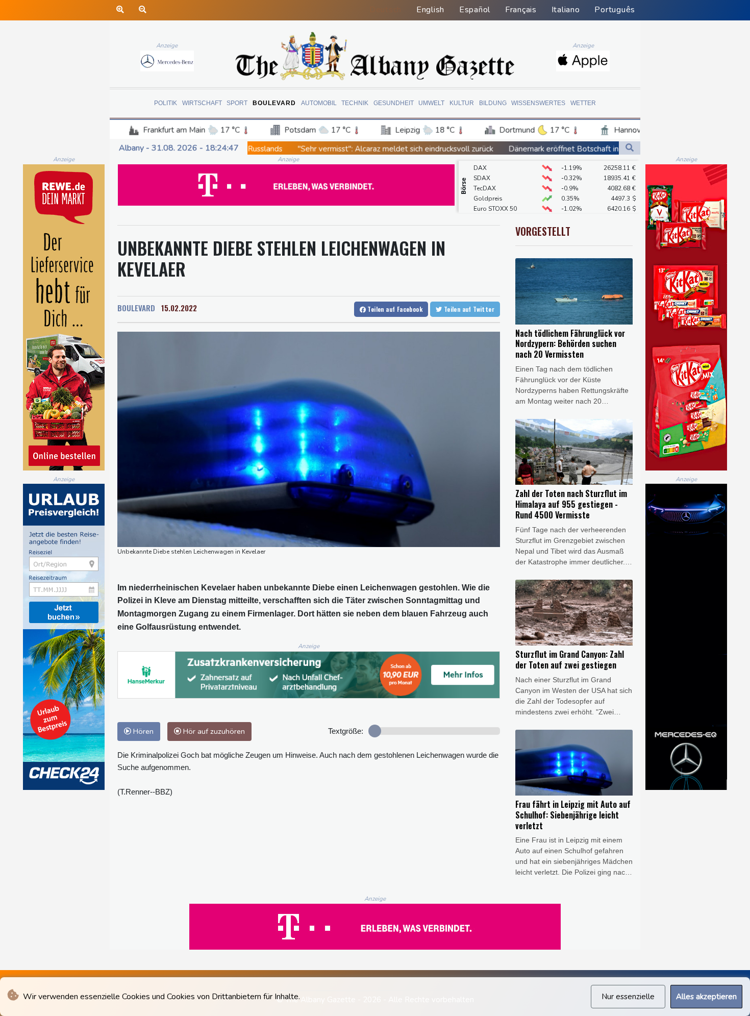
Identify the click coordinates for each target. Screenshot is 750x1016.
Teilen (394, 309)
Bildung (493, 103)
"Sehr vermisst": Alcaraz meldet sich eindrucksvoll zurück (303, 149)
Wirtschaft (202, 103)
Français (521, 9)
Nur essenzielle (628, 997)
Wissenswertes (538, 103)
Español (474, 9)
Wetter (583, 103)
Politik (165, 103)
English (430, 9)
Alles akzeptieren (706, 997)
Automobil (319, 103)
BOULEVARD (136, 307)
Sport (237, 103)
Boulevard (274, 103)
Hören (142, 731)
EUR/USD (486, 206)
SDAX (481, 165)
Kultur (461, 103)
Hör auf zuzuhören (213, 731)
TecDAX (484, 175)
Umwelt (431, 103)
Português (614, 9)
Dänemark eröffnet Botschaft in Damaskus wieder (503, 149)
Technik (354, 103)
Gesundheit (393, 103)
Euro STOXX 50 (495, 196)
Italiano (566, 9)
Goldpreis (488, 186)
